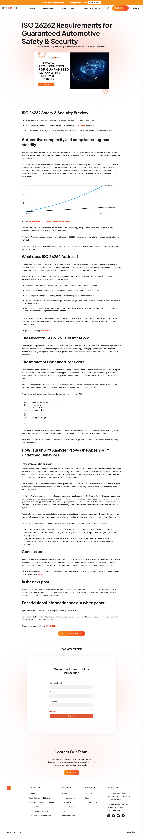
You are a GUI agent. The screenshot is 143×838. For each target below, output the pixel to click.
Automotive (66, 802)
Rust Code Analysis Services (40, 816)
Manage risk (34, 807)
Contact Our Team (92, 802)
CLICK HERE (50, 626)
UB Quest (87, 9)
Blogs (87, 798)
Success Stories (47, 9)
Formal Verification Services (39, 811)
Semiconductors (68, 798)
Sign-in (136, 9)
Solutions (32, 9)
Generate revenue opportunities (41, 802)
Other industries (68, 816)
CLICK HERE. (46, 331)
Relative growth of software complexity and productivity (52, 221)
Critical (65, 794)
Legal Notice (131, 832)
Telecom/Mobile (68, 807)
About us (88, 794)
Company (62, 9)
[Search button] (108, 9)
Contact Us (96, 9)
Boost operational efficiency (40, 798)
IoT (63, 811)
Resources (75, 9)
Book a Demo (94, 3)
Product (32, 794)
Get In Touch (71, 772)
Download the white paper (71, 633)
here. (40, 574)
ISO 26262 (81, 125)
